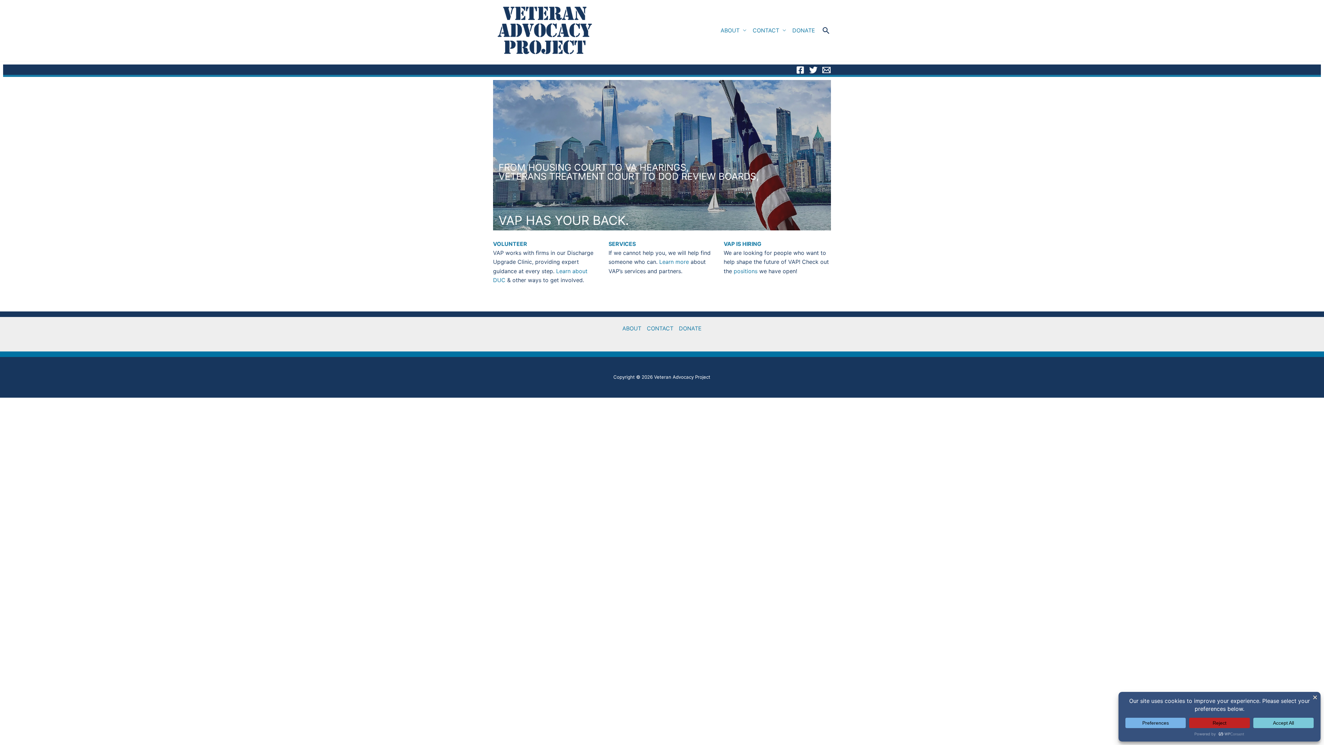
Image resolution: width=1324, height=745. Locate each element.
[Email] (826, 70)
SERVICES (622, 243)
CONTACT (766, 30)
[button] (826, 30)
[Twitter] (813, 70)
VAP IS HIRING (742, 243)
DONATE (803, 30)
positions (746, 271)
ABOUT (730, 30)
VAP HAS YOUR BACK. (564, 220)
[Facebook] (800, 70)
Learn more (674, 261)
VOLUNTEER (510, 243)
